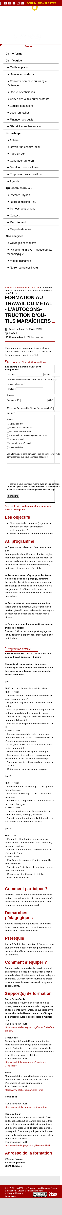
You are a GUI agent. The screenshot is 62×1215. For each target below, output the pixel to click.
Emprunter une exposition (25, 174)
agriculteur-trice (16, 424)
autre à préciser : (17, 447)
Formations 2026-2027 (27, 287)
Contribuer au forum (22, 160)
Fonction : (11, 389)
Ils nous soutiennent (22, 208)
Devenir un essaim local (25, 147)
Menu (29, 46)
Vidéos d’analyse (20, 260)
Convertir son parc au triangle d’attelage (27, 83)
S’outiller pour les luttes (24, 167)
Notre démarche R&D (23, 201)
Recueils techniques (22, 92)
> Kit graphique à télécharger (14, 1194)
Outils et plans (19, 67)
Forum (31, 3)
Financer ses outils (21, 119)
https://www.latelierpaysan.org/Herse (24, 1090)
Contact (15, 215)
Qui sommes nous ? (19, 188)
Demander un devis (22, 74)
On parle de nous (20, 229)
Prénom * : (12, 374)
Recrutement (18, 222)
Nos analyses (14, 236)
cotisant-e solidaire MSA (20, 431)
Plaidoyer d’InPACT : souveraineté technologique (29, 251)
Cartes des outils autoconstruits (29, 99)
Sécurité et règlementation (26, 126)
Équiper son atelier (21, 105)
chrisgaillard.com (34, 1190)
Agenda (14, 181)
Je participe (13, 133)
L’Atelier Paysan (20, 195)
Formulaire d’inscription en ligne (26, 362)
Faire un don (17, 153)
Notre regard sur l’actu (24, 267)
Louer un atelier (19, 112)
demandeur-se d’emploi (20, 443)
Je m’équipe (14, 60)
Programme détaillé (19, 649)
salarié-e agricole (17, 439)
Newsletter (47, 3)
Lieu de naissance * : (16, 384)
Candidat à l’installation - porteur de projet (28, 435)
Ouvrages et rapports (23, 242)
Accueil (8, 287)
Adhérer (15, 140)
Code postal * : (14, 400)
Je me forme (14, 53)
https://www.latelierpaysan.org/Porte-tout (26, 1107)
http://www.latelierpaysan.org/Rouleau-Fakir (28, 1145)
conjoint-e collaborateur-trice (22, 427)
